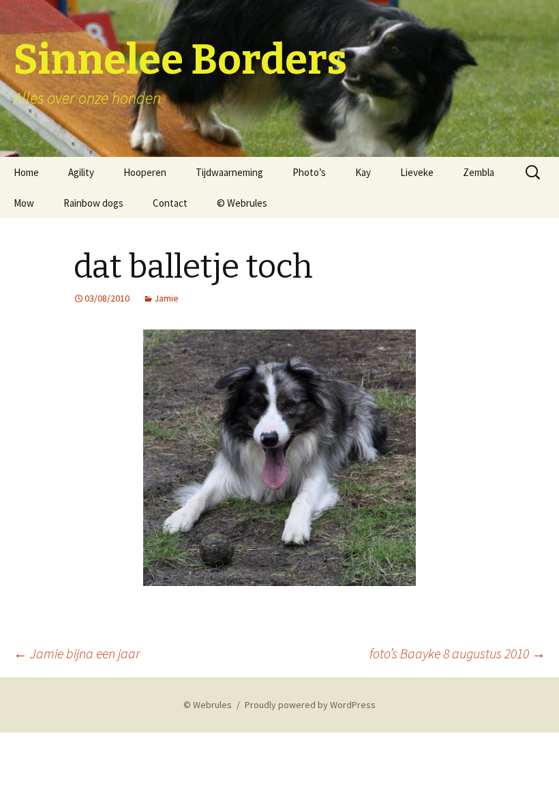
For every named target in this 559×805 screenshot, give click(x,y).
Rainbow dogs (93, 202)
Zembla (478, 172)
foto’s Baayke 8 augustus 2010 (457, 653)
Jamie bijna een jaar (77, 653)
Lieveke (417, 172)
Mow (24, 202)
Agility (81, 172)
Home (26, 172)
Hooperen (144, 172)
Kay (363, 172)
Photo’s (309, 172)
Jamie (166, 298)
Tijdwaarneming (229, 172)
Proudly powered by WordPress (310, 705)
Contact (170, 202)
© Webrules (242, 202)
